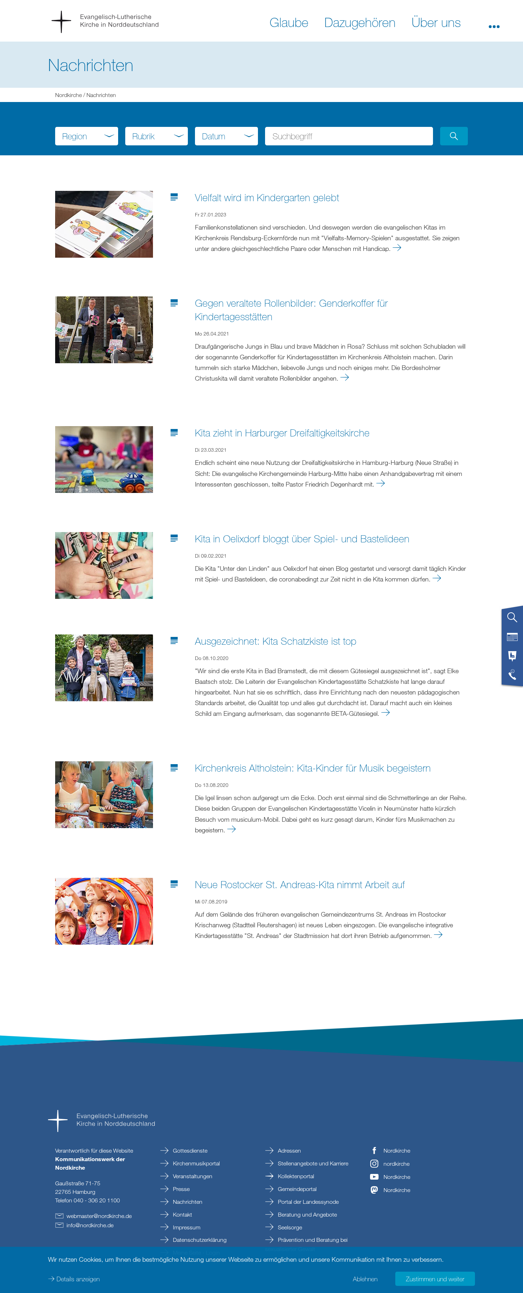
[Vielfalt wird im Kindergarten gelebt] (104, 223)
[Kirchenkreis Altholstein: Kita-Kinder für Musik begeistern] (104, 794)
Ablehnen (365, 1279)
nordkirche (397, 1163)
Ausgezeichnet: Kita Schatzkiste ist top (275, 641)
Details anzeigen (78, 1279)
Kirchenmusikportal (195, 1163)
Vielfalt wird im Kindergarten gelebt (267, 197)
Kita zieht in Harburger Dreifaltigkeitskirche (282, 432)
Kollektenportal (295, 1176)
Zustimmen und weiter (435, 1279)
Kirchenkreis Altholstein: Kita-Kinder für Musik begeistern (313, 768)
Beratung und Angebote (306, 1214)
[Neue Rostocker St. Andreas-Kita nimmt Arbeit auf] (104, 910)
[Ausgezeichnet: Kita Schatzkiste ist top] (104, 667)
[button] (494, 21)
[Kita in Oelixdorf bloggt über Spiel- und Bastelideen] (104, 564)
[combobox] (86, 136)
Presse (180, 1189)
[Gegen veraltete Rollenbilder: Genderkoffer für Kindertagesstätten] (104, 329)
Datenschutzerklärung (199, 1239)
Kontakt (181, 1214)
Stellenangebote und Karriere (312, 1163)
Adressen (288, 1150)
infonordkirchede (90, 1225)
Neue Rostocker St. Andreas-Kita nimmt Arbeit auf (300, 884)
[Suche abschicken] (454, 136)
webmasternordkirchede (99, 1216)
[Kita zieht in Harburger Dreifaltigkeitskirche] (104, 459)
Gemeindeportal (296, 1189)
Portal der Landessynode (307, 1201)
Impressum (185, 1227)
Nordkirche (68, 95)
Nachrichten (186, 1201)
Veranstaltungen (191, 1176)
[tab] (512, 620)
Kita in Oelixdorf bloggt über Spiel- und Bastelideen (302, 538)
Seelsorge (289, 1227)
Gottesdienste (189, 1150)
